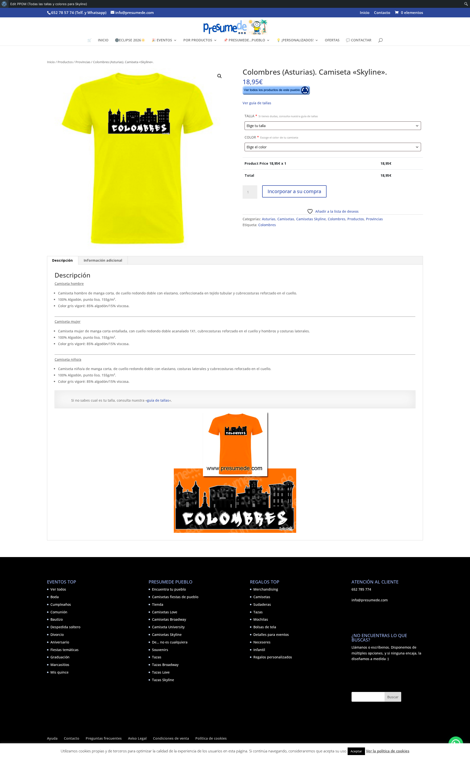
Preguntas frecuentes (104, 738)
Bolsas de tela (264, 627)
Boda (54, 597)
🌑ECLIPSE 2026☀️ (130, 40)
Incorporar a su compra (294, 191)
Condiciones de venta (171, 738)
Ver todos (58, 589)
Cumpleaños (60, 604)
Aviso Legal (137, 738)
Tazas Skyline (163, 679)
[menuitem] (4, 4)
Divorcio (57, 634)
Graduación (60, 657)
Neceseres (261, 642)
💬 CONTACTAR (358, 40)
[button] (219, 76)
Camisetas (285, 219)
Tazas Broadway (165, 664)
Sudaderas (262, 604)
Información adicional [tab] (103, 260)
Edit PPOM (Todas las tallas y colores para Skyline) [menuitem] (48, 4)
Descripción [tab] (62, 260)
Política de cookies (211, 738)
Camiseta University (168, 627)
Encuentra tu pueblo (169, 589)
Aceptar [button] (356, 751)
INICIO (103, 40)
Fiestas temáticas (64, 649)
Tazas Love (161, 672)
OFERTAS (332, 40)
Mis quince (59, 672)
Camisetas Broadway (169, 619)
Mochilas (260, 619)
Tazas (156, 657)
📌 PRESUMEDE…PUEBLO (244, 40)
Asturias (268, 219)
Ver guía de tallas (257, 103)
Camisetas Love (164, 612)
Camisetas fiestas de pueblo (175, 597)
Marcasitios (59, 664)
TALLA (281, 116)
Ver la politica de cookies (387, 750)
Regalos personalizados (272, 657)
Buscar (393, 697)
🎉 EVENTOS (162, 40)
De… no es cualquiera (170, 642)
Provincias (82, 62)
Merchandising (265, 589)
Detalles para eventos (271, 634)
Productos (65, 62)
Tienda (157, 604)
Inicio (364, 13)
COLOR (271, 137)
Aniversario (59, 642)
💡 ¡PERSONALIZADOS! (295, 40)
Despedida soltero (65, 627)
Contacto (382, 13)
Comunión (58, 612)
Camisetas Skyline (311, 219)
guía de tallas (158, 400)
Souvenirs (160, 649)
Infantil (259, 649)
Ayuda (52, 738)
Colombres (336, 219)
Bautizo (56, 619)
